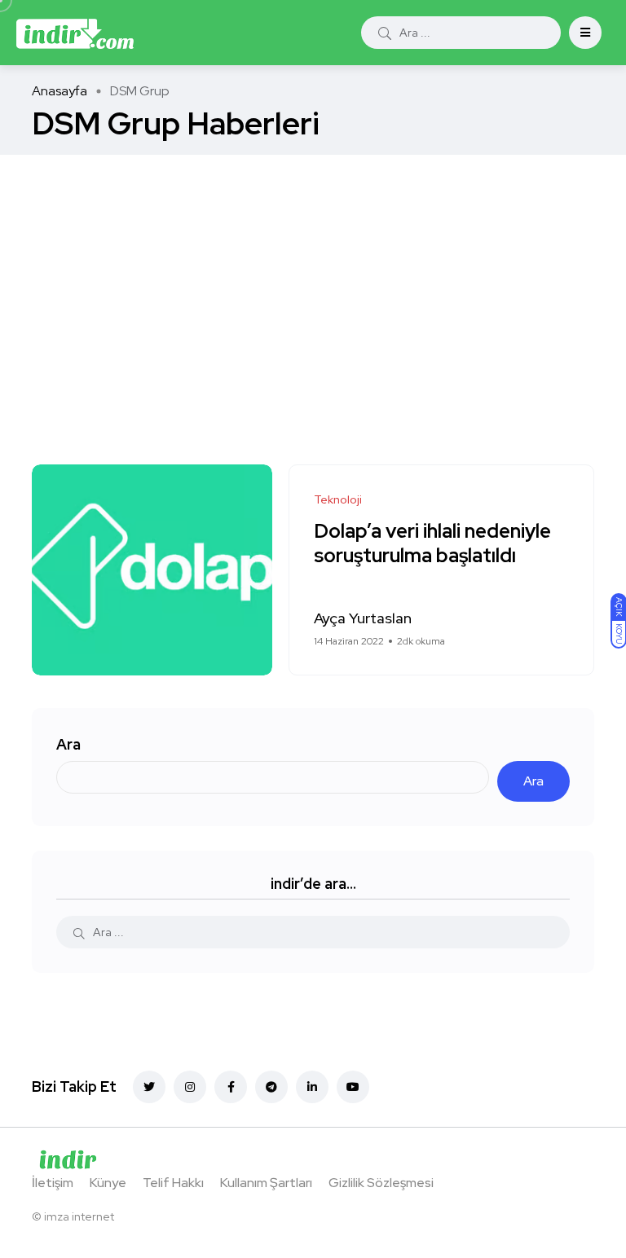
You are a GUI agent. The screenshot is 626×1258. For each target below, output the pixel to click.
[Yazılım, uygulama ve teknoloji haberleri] (75, 32)
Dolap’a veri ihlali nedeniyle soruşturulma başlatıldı (432, 544)
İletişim (52, 1182)
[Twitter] (149, 1087)
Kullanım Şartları (266, 1182)
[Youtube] (353, 1087)
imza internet (79, 1216)
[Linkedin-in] (312, 1087)
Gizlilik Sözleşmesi (381, 1182)
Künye (108, 1182)
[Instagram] (190, 1087)
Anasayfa (59, 90)
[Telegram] (271, 1087)
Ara (68, 744)
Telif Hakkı (173, 1182)
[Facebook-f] (230, 1087)
